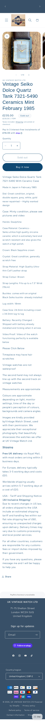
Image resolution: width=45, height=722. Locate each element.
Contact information (16, 715)
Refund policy (15, 710)
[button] (6, 20)
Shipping (19, 122)
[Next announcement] (40, 6)
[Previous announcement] (5, 6)
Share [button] (8, 576)
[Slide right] (29, 75)
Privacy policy (29, 706)
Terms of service (31, 710)
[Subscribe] (36, 635)
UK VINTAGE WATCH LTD (22, 702)
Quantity (6, 138)
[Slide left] (16, 75)
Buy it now (22, 167)
